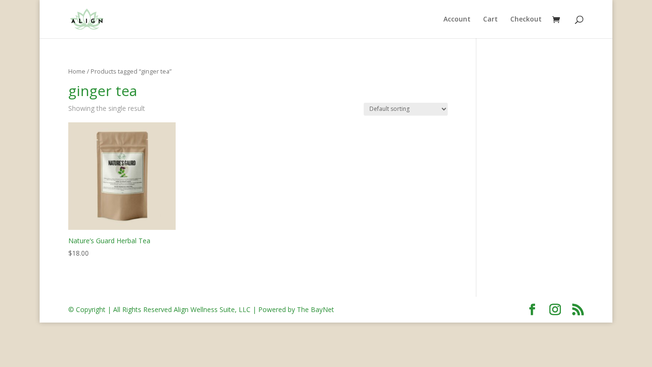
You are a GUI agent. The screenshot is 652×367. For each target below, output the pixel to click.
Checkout (526, 19)
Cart (490, 19)
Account (457, 19)
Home (76, 71)
